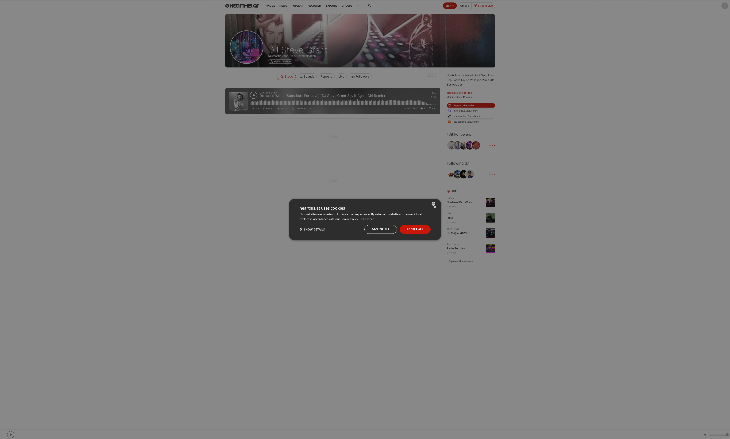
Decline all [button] (381, 229)
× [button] (434, 207)
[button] (312, 229)
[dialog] (365, 219)
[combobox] (434, 204)
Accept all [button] (415, 229)
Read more (367, 219)
